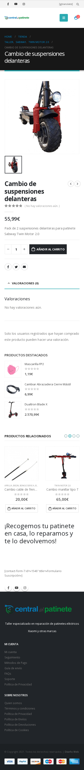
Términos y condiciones (19, 708)
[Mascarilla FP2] (12, 369)
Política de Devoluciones (20, 724)
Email (24, 266)
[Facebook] (8, 4)
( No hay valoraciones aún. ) (42, 206)
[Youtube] (16, 4)
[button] (66, 436)
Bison (48, 485)
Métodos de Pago (15, 662)
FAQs (7, 673)
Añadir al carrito (51, 249)
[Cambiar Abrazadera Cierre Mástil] (12, 389)
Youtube (16, 587)
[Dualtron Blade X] (12, 409)
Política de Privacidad (18, 684)
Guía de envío (13, 668)
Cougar (72, 485)
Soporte (9, 679)
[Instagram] (23, 4)
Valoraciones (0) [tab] (25, 283)
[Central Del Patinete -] (16, 17)
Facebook (8, 266)
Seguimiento (12, 657)
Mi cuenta (10, 652)
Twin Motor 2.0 (22, 485)
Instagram (25, 587)
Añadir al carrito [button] (24, 508)
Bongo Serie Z (59, 485)
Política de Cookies (16, 730)
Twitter (16, 266)
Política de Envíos (15, 719)
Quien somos (13, 703)
